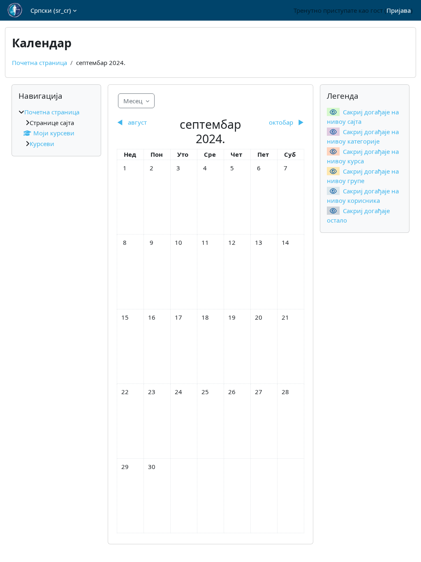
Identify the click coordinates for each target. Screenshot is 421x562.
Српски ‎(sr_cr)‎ (50, 10)
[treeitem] (56, 127)
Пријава (398, 10)
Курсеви (42, 143)
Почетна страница (39, 62)
